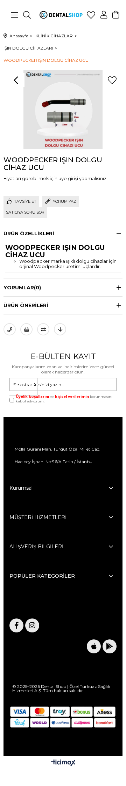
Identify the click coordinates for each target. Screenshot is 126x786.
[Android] (110, 646)
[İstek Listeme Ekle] (26, 329)
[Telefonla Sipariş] (10, 329)
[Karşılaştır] (43, 329)
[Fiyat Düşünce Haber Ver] (60, 329)
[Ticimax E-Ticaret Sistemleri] (63, 763)
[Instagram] (32, 625)
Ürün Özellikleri (29, 233)
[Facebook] (16, 625)
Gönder (25, 386)
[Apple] (94, 646)
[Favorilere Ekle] (112, 80)
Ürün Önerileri (26, 305)
